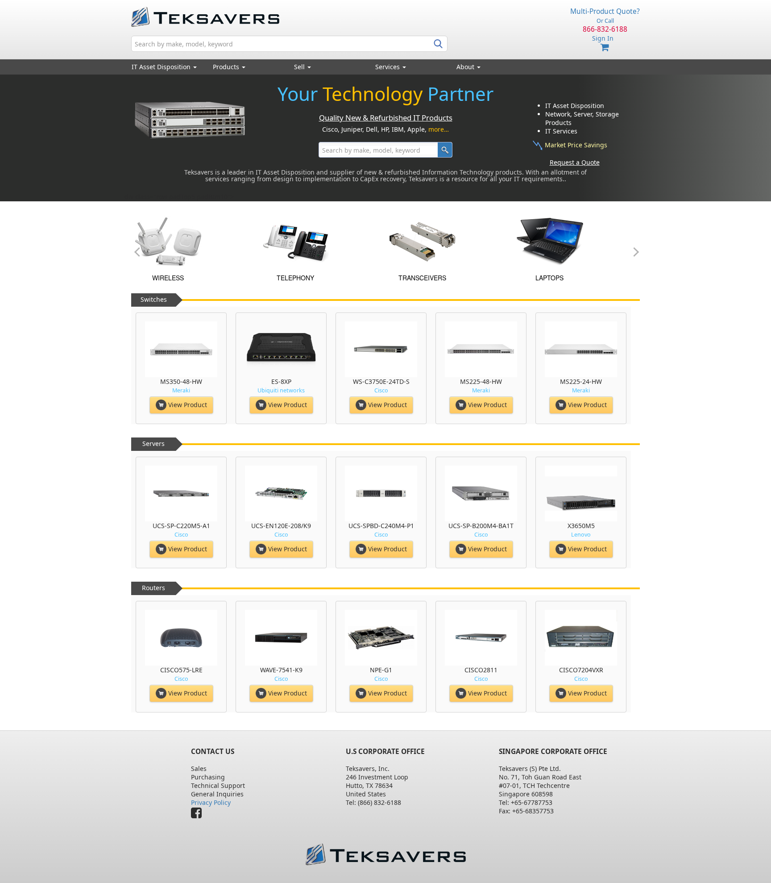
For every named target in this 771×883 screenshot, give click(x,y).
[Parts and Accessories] (449, 241)
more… (438, 129)
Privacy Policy (211, 802)
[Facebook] (198, 815)
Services (388, 66)
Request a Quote (575, 162)
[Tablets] (322, 241)
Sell (300, 66)
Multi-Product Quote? (605, 11)
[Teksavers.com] (385, 854)
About (465, 66)
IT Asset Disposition (162, 66)
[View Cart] (605, 47)
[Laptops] (195, 241)
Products (227, 66)
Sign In (602, 38)
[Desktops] (576, 241)
